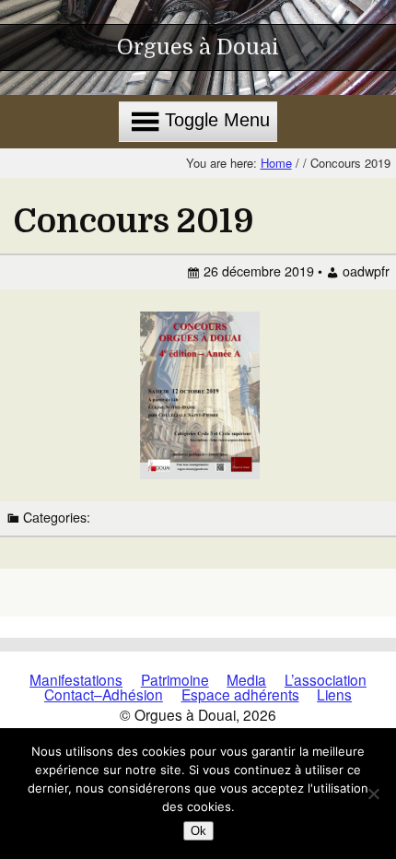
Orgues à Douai (198, 47)
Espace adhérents (240, 694)
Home (276, 162)
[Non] (373, 793)
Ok (198, 831)
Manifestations (75, 679)
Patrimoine (175, 679)
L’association (326, 679)
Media (246, 679)
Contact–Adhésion (103, 694)
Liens (334, 694)
